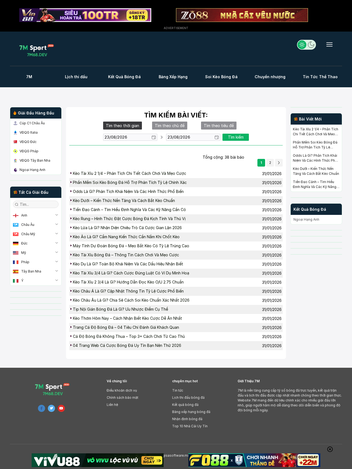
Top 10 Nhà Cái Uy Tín (190, 426)
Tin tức (177, 390)
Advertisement (176, 28)
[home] (38, 50)
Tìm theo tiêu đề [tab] (219, 125)
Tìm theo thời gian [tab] (122, 125)
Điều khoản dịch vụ (122, 390)
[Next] (279, 163)
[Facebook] (41, 408)
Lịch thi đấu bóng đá (188, 397)
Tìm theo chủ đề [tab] (170, 125)
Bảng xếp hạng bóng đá (191, 412)
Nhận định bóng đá (187, 419)
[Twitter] (51, 408)
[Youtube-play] (61, 408)
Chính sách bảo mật (122, 397)
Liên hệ (112, 405)
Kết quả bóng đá (185, 405)
